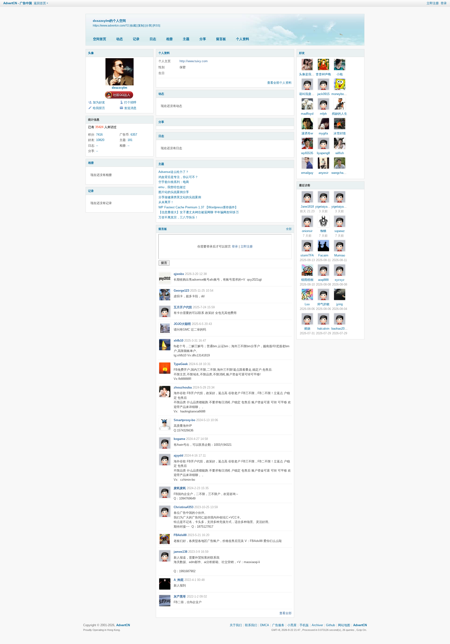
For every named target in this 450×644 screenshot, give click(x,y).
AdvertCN (360, 625)
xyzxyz (340, 280)
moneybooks (340, 94)
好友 (302, 53)
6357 (134, 134)
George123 (181, 290)
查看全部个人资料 (279, 82)
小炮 (340, 74)
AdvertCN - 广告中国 (17, 3)
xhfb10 (178, 340)
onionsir (307, 231)
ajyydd (178, 455)
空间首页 (99, 39)
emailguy (307, 173)
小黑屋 (291, 625)
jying (339, 304)
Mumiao (339, 255)
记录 (136, 39)
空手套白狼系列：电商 (173, 182)
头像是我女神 (308, 74)
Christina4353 (183, 507)
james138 (180, 551)
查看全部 (285, 613)
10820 (100, 140)
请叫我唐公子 (308, 94)
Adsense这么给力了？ (173, 172)
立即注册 (433, 3)
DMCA (264, 625)
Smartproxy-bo (184, 420)
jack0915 (323, 94)
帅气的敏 (323, 304)
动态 (119, 39)
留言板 (221, 39)
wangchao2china (342, 173)
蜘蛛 (323, 231)
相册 (169, 39)
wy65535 (307, 153)
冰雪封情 (340, 133)
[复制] (140, 25)
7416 (99, 134)
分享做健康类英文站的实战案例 (179, 197)
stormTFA (307, 255)
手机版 (304, 625)
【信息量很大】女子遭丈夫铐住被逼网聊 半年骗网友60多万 (198, 212)
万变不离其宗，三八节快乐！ (178, 217)
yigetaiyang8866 (342, 206)
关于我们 (236, 625)
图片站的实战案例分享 (173, 192)
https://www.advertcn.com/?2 (111, 25)
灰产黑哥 (180, 596)
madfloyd (307, 113)
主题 (186, 39)
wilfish (339, 153)
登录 (444, 3)
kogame (179, 439)
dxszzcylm (119, 87)
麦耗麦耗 (180, 488)
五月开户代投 (183, 307)
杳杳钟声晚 (323, 74)
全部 (289, 229)
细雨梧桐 (307, 280)
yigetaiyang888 (325, 206)
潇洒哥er (307, 133)
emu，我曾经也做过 (172, 187)
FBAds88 (180, 535)
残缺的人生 (339, 113)
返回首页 (40, 3)
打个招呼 (130, 102)
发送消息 (130, 108)
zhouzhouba (183, 387)
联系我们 (251, 625)
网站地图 (344, 625)
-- (97, 145)
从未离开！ (166, 202)
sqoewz (339, 231)
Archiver (317, 625)
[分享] (148, 25)
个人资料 (242, 39)
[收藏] (133, 25)
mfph (323, 113)
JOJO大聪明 (182, 324)
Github (330, 625)
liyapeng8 (323, 153)
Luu (307, 304)
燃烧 (307, 328)
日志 (153, 39)
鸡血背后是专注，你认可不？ (178, 177)
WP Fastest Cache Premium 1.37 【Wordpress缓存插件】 (198, 207)
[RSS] (156, 25)
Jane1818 (307, 206)
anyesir (323, 173)
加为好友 (99, 102)
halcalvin (323, 328)
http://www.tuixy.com (194, 61)
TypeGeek (181, 364)
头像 (91, 53)
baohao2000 (339, 328)
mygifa (323, 133)
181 (130, 140)
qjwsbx (179, 274)
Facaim (323, 255)
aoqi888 (323, 280)
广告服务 (278, 625)
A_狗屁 (179, 580)
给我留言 (99, 108)
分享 (202, 39)
